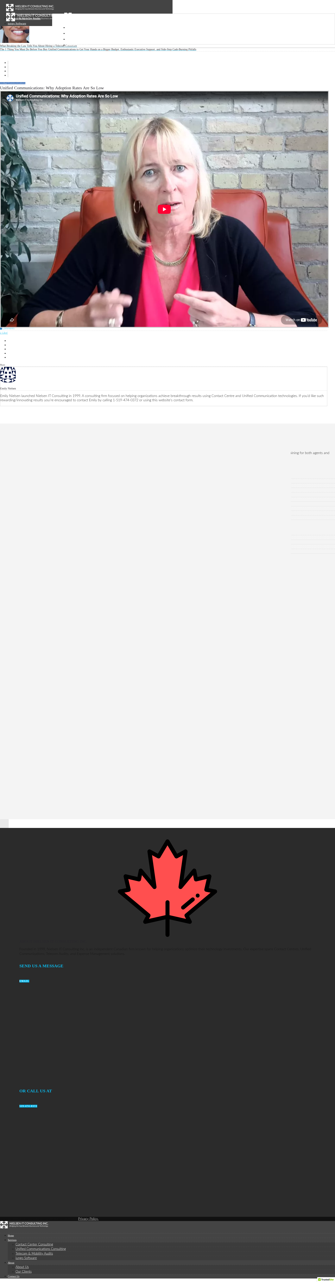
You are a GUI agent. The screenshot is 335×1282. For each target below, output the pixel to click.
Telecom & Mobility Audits (34, 1253)
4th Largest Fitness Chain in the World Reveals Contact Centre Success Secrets (60, 485)
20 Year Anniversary (25, 476)
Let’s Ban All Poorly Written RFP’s (33, 480)
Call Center (20, 533)
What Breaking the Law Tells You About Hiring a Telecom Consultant (54, 517)
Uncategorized (22, 546)
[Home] (30, 10)
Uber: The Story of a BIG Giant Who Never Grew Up (45, 490)
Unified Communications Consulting (41, 1249)
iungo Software (26, 1258)
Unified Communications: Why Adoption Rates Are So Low (48, 513)
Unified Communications (28, 551)
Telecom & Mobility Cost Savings (33, 542)
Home (72, 27)
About (72, 39)
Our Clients (24, 1271)
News (17, 537)
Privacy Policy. (88, 1218)
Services (75, 33)
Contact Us (77, 45)
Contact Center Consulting (34, 1244)
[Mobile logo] (24, 1227)
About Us (22, 1267)
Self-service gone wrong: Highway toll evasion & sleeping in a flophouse (56, 499)
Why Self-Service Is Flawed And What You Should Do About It (51, 494)
